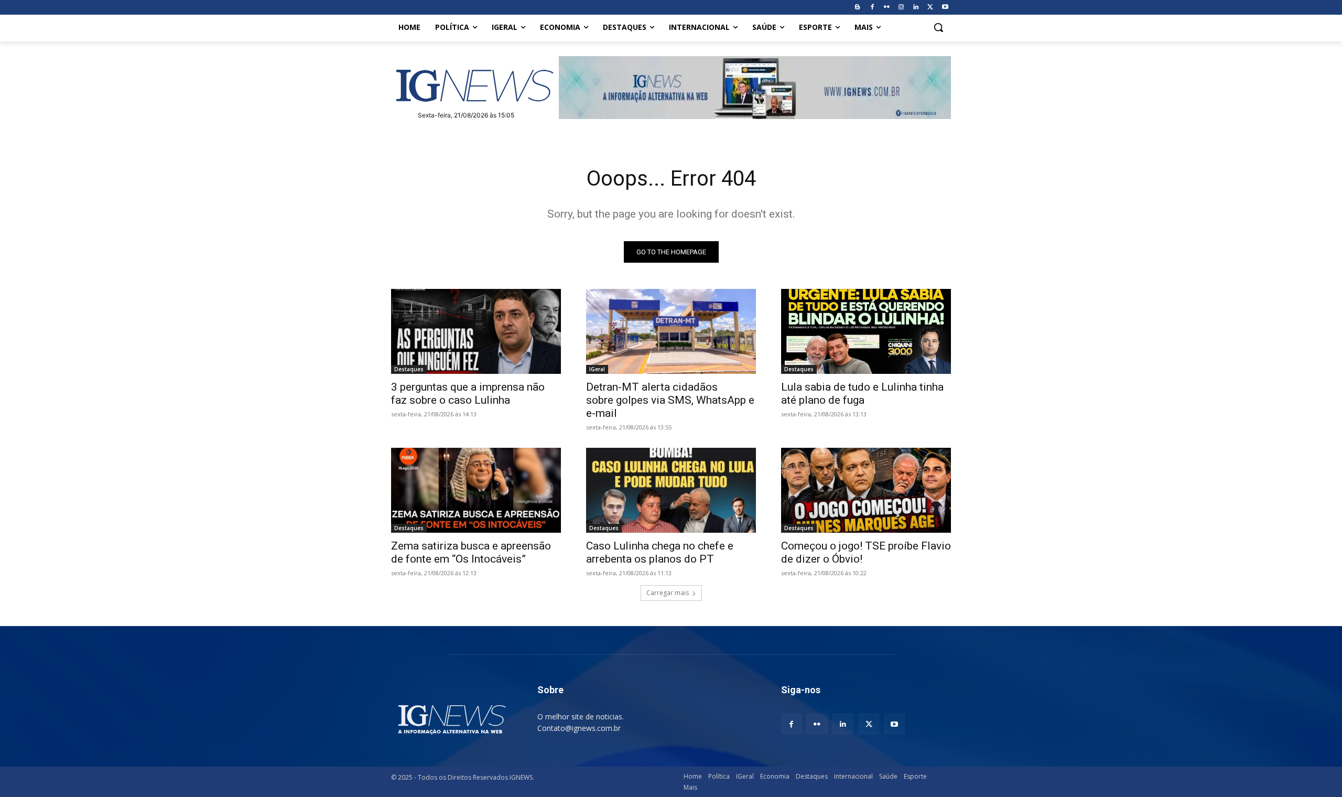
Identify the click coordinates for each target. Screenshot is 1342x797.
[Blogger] (857, 8)
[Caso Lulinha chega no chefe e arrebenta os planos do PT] (671, 490)
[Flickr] (887, 8)
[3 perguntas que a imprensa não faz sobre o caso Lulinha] (476, 331)
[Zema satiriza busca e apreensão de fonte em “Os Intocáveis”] (476, 490)
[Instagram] (901, 8)
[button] (938, 27)
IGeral (597, 369)
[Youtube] (945, 8)
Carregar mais (667, 592)
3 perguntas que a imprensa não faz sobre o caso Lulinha (468, 393)
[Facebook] (872, 8)
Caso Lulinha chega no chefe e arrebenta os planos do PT (659, 552)
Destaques (409, 369)
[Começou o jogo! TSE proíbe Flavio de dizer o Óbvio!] (866, 490)
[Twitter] (930, 8)
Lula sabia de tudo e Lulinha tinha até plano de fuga (862, 393)
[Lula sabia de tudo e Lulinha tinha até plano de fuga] (866, 331)
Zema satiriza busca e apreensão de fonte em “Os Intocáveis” (471, 552)
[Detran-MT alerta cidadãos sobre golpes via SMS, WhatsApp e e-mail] (671, 331)
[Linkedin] (916, 8)
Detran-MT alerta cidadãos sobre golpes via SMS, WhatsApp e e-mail (670, 400)
